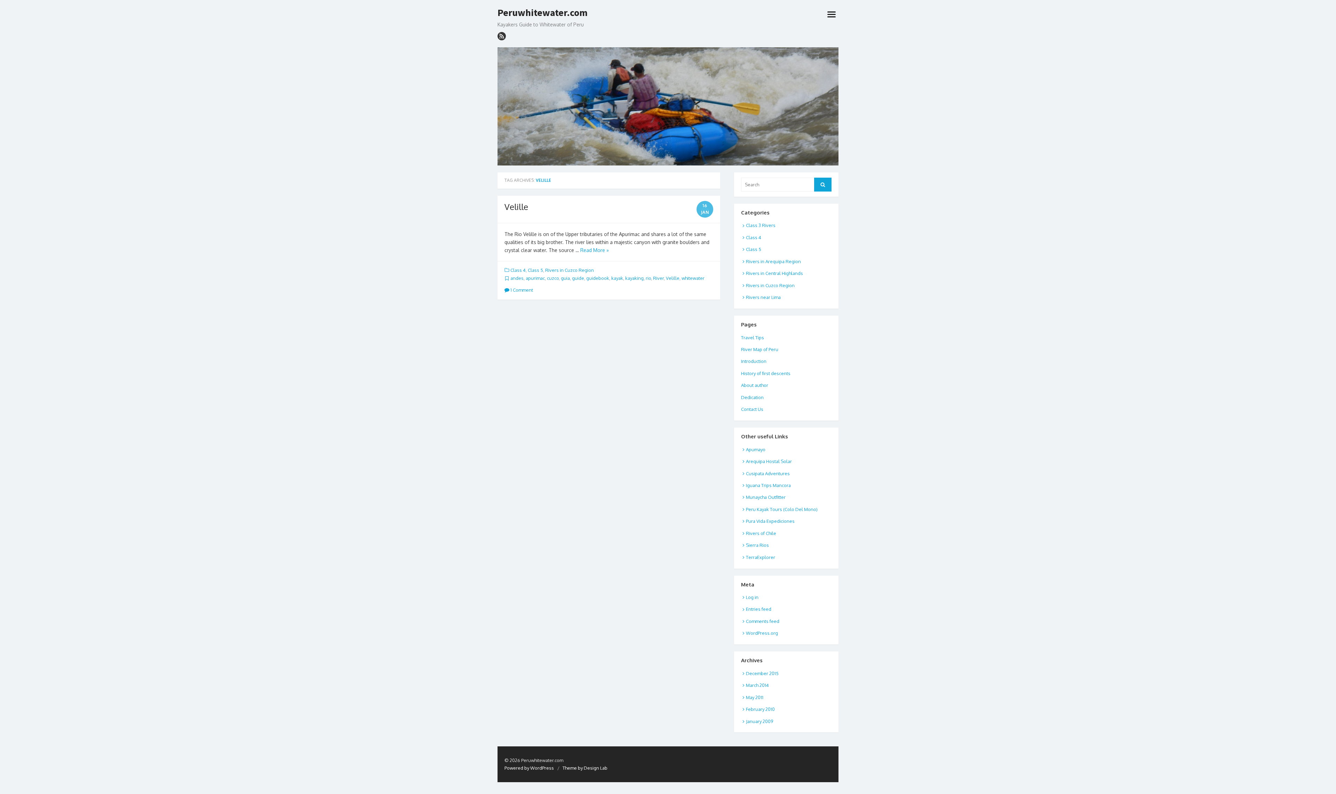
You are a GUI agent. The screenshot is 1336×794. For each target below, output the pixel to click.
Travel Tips (752, 337)
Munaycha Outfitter (766, 497)
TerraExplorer (760, 557)
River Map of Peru (759, 349)
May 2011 (754, 697)
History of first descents (765, 373)
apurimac (535, 278)
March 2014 (757, 685)
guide (578, 278)
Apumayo (755, 449)
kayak (617, 278)
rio (648, 278)
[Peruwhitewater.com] (668, 106)
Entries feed (758, 609)
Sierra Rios (757, 545)
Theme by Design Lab (585, 768)
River (658, 278)
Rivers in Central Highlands (774, 273)
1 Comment (521, 290)
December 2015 (762, 673)
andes (517, 278)
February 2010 (760, 709)
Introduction (753, 361)
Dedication (752, 397)
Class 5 (535, 270)
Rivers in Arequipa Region (773, 261)
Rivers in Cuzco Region (569, 270)
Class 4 (518, 270)
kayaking (634, 278)
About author (754, 385)
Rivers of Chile (761, 533)
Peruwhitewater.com (543, 13)
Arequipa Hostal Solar (769, 461)
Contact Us (752, 409)
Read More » (594, 250)
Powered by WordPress (529, 768)
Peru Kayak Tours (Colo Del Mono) (782, 509)
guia (565, 278)
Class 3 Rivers (761, 225)
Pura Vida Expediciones (770, 521)
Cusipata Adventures (768, 473)
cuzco (553, 278)
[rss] (502, 36)
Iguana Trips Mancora (768, 485)
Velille (516, 206)
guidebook (597, 278)
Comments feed (762, 621)
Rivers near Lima (763, 297)
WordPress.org (762, 633)
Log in (752, 597)
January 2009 (759, 721)
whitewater (693, 278)
